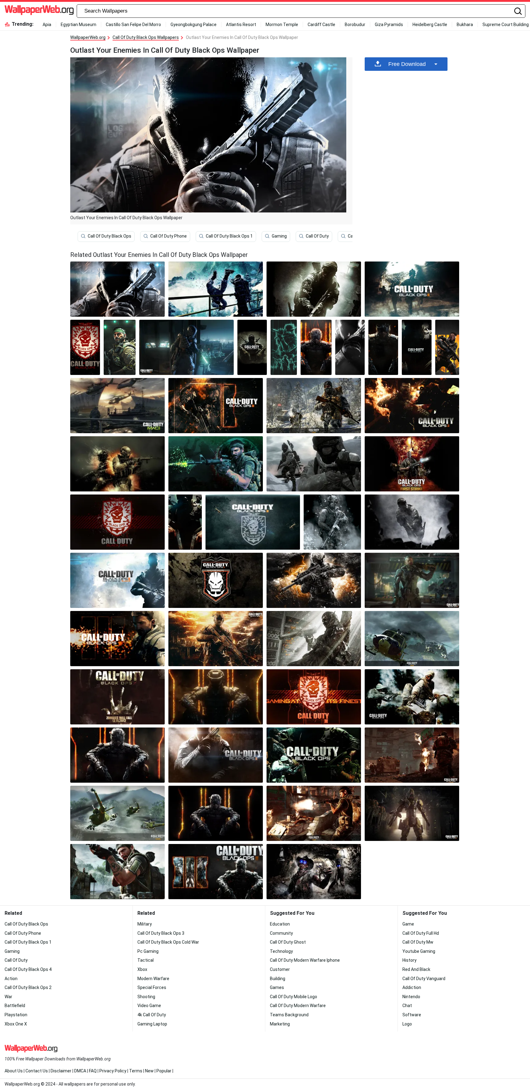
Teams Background (289, 1014)
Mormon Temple (282, 24)
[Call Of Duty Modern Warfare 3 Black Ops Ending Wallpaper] (117, 405)
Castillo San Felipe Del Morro (133, 24)
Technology (281, 951)
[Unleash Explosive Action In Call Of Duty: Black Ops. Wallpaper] (314, 696)
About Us (14, 1070)
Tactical (145, 960)
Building (277, 978)
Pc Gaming (148, 951)
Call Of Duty (317, 236)
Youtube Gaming (418, 951)
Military (144, 924)
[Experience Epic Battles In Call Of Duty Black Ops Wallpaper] (215, 638)
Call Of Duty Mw (417, 942)
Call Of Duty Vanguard (423, 978)
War (8, 996)
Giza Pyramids (389, 24)
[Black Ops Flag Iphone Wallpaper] (85, 347)
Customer (280, 969)
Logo (407, 1023)
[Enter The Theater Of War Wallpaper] (412, 813)
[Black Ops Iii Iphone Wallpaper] (316, 347)
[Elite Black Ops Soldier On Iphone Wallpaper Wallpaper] (284, 347)
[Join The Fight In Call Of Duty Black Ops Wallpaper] (412, 522)
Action (11, 978)
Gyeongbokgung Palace (194, 24)
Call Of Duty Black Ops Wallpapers (146, 37)
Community (281, 933)
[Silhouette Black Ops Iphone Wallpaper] (383, 347)
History (409, 960)
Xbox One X (16, 1023)
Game (408, 924)
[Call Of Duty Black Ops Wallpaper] (215, 871)
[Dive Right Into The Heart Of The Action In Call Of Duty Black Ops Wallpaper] (117, 580)
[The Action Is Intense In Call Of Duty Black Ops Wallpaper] (215, 463)
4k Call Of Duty (151, 1014)
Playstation (16, 1014)
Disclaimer (61, 1070)
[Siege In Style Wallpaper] (117, 638)
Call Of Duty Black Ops (109, 236)
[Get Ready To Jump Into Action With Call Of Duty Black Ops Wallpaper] (215, 580)
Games (277, 987)
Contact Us (36, 1070)
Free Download (407, 64)
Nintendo (411, 996)
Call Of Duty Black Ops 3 (160, 933)
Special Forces (151, 987)
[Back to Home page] (39, 11)
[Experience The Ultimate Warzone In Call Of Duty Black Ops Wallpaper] (314, 289)
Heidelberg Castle (430, 24)
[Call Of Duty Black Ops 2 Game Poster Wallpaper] (117, 696)
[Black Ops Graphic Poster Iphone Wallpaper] (252, 347)
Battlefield (15, 1005)
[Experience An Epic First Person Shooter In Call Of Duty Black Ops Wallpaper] (412, 755)
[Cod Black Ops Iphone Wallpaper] (417, 347)
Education (280, 924)
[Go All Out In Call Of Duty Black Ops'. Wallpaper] (314, 405)
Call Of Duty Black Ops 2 (28, 987)
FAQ (93, 1070)
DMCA (80, 1070)
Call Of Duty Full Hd (420, 933)
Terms (135, 1070)
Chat (407, 1005)
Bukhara (465, 24)
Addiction (411, 987)
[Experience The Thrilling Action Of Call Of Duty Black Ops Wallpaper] (186, 347)
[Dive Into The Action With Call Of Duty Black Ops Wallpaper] (215, 405)
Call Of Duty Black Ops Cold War (168, 942)
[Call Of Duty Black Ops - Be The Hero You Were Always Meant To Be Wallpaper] (117, 813)
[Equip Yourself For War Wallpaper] (252, 522)
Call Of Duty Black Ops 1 (229, 236)
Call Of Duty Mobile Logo (293, 996)
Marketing (280, 1023)
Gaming (279, 236)
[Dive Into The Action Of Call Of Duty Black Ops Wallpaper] (117, 755)
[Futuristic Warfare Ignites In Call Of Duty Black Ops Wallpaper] (332, 522)
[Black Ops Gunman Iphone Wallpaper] (447, 347)
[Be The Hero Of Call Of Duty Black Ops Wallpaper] (117, 522)
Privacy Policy (112, 1070)
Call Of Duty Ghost (288, 942)
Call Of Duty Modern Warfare (298, 1005)
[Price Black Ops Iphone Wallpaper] (120, 347)
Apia (47, 24)
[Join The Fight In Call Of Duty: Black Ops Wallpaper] (412, 580)
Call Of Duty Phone (168, 236)
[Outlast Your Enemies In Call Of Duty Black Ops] (117, 289)
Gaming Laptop (152, 1023)
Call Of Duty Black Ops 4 (28, 969)
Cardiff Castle (321, 24)
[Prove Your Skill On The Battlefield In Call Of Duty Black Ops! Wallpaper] (314, 813)
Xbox (142, 969)
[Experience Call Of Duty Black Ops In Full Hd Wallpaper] (314, 871)
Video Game (149, 1005)
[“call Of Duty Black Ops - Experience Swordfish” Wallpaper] (215, 755)
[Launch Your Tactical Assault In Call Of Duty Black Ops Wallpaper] (185, 522)
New (149, 1070)
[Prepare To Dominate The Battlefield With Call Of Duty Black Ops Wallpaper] (412, 405)
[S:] (412, 696)
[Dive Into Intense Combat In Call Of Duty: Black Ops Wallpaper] (412, 638)
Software (411, 1014)
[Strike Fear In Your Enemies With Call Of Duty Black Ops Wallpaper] (314, 580)
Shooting (146, 996)
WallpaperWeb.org (88, 37)
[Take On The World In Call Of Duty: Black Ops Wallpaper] (314, 755)
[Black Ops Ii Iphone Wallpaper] (350, 347)
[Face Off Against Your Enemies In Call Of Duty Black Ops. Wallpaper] (215, 813)
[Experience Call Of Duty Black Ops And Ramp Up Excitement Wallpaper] (117, 871)
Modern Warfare (153, 978)
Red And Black (416, 969)
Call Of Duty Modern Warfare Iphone (305, 960)
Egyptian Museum (78, 24)
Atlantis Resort (241, 24)
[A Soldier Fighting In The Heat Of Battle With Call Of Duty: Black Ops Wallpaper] (117, 463)
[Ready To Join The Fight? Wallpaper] (215, 696)
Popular (163, 1070)
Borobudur (355, 24)
